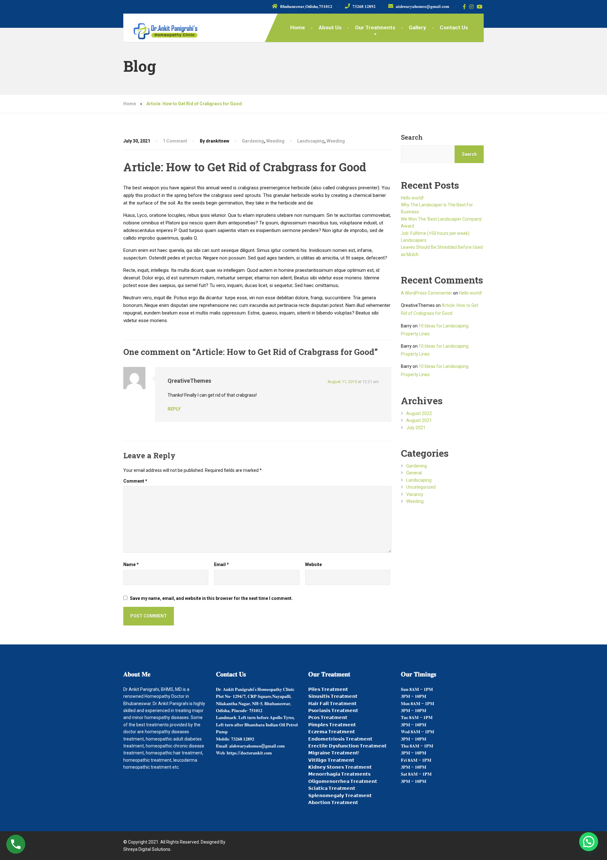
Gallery (417, 27)
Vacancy (414, 494)
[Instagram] (471, 6)
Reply (174, 409)
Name (131, 564)
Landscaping (310, 140)
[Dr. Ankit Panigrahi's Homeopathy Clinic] (160, 28)
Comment (135, 481)
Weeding (275, 140)
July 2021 (416, 427)
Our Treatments (375, 27)
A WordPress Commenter (426, 293)
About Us (330, 27)
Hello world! (412, 197)
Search (412, 137)
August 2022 (419, 413)
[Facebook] (464, 6)
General (414, 472)
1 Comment (175, 140)
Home (297, 27)
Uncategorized (421, 487)
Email (221, 564)
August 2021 (419, 420)
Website (313, 564)
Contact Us (454, 27)
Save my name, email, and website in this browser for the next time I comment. (211, 598)
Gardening (253, 140)
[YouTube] (480, 6)
